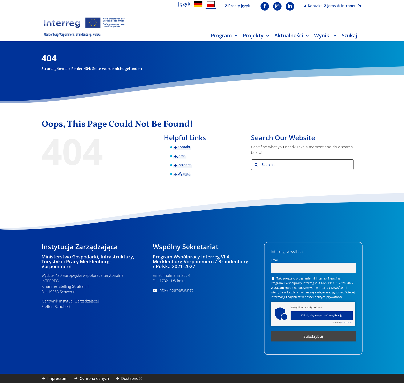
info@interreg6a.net (176, 290)
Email (275, 260)
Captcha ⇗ (342, 322)
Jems (181, 155)
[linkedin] (290, 6)
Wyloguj (184, 173)
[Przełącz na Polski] (211, 4)
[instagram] (277, 6)
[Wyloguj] (360, 3)
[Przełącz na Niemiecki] (198, 4)
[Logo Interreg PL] (84, 18)
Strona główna (54, 68)
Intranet (184, 165)
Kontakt (184, 147)
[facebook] (264, 6)
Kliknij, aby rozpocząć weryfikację (321, 315)
